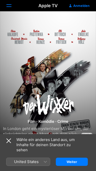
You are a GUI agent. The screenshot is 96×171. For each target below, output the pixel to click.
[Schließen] (8, 140)
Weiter (72, 162)
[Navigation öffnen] (12, 5)
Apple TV (48, 5)
